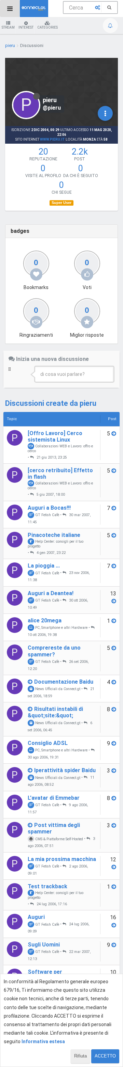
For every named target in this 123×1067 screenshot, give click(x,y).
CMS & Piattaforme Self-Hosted (58, 839)
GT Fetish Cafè (46, 515)
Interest (25, 27)
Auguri (36, 917)
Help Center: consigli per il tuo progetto (55, 543)
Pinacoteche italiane (54, 535)
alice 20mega (45, 620)
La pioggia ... (44, 565)
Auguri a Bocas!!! (49, 508)
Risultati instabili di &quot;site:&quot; (55, 712)
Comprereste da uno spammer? (54, 650)
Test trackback (47, 886)
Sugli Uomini (44, 944)
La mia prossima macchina (62, 859)
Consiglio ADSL (48, 743)
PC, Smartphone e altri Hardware (60, 627)
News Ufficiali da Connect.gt (57, 689)
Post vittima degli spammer (54, 828)
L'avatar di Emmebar (54, 798)
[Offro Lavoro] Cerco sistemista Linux (55, 436)
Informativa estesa (43, 1041)
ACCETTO (105, 1055)
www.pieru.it (52, 139)
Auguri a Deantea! (50, 593)
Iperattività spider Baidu (65, 770)
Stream (8, 27)
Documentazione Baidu (63, 682)
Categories (47, 27)
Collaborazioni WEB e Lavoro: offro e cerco (60, 448)
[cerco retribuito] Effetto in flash (60, 473)
